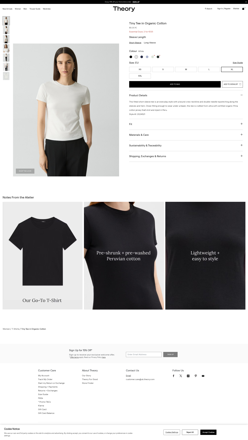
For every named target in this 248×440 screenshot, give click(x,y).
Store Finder (88, 383)
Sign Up (170, 354)
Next (115, 110)
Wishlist (236, 9)
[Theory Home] (124, 9)
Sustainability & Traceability (145, 145)
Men (25, 9)
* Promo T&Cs (44, 402)
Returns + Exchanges (47, 390)
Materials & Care (139, 134)
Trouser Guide (35, 9)
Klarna (41, 405)
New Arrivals (7, 9)
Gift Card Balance (46, 413)
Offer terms (74, 357)
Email (128, 375)
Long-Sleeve (150, 42)
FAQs (40, 398)
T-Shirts (15, 329)
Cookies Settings (171, 432)
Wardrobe (47, 9)
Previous (17, 110)
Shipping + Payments (48, 387)
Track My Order (45, 379)
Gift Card (42, 409)
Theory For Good (90, 379)
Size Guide (238, 62)
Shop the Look (25, 171)
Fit (130, 124)
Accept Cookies (208, 432)
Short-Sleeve (135, 42)
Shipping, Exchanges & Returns (147, 156)
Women (18, 9)
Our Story (86, 375)
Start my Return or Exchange (51, 383)
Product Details (138, 95)
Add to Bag (175, 84)
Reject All (190, 432)
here (104, 357)
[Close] (246, 2)
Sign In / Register (224, 9)
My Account (43, 375)
